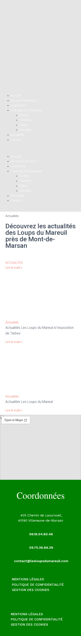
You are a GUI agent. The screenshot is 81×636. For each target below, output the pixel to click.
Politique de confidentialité (38, 585)
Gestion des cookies (30, 590)
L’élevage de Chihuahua (26, 110)
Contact (16, 139)
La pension (18, 105)
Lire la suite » (13, 267)
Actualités (17, 134)
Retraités (25, 129)
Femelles (25, 120)
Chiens (24, 115)
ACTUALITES (14, 262)
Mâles (23, 125)
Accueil (16, 95)
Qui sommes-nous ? (24, 100)
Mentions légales (28, 579)
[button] (40, 151)
